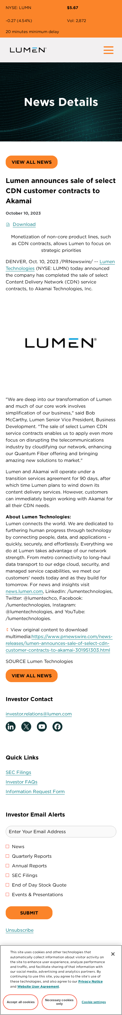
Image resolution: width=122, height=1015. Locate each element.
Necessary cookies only (59, 1002)
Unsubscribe (19, 930)
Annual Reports (29, 865)
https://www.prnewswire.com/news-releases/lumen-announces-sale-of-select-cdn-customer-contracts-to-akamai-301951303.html (59, 643)
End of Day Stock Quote (39, 885)
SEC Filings (27, 772)
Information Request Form (44, 791)
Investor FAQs (30, 782)
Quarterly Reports (32, 856)
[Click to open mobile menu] (108, 50)
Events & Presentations (37, 894)
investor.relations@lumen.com (39, 714)
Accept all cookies (21, 1002)
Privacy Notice (90, 981)
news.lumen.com (24, 591)
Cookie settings (94, 1002)
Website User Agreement (38, 986)
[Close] (113, 954)
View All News (32, 162)
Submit (29, 913)
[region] (61, 980)
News (18, 846)
